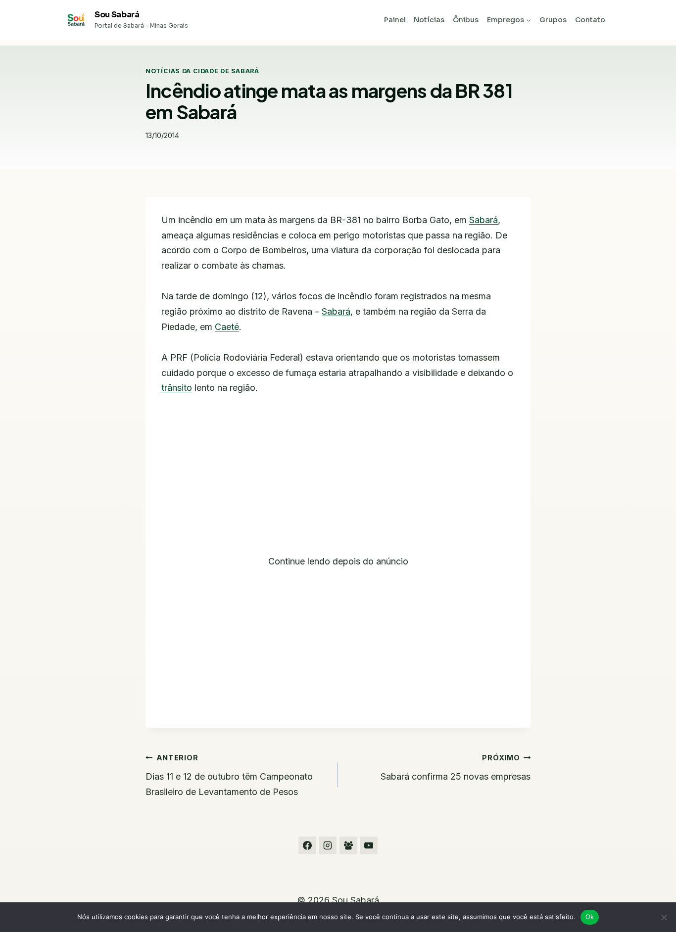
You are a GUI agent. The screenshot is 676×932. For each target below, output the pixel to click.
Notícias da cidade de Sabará (202, 71)
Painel (395, 19)
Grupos (553, 19)
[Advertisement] (338, 481)
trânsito (176, 387)
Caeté (227, 327)
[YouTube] (369, 845)
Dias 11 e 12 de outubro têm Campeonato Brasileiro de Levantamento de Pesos (229, 775)
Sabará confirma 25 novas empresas (456, 767)
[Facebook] (307, 845)
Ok (589, 917)
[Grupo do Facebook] (348, 845)
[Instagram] (328, 845)
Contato (590, 19)
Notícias (429, 19)
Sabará (483, 220)
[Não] (664, 917)
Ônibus (466, 19)
